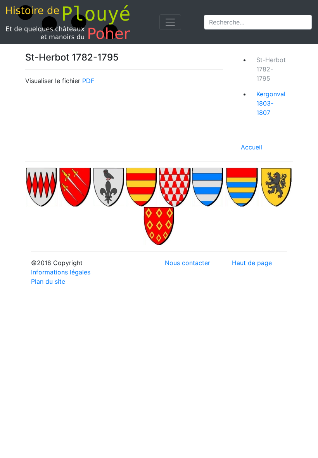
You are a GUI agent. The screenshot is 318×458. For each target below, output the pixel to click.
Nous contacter (187, 263)
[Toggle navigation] (170, 22)
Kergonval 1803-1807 (270, 103)
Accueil (251, 147)
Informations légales (60, 272)
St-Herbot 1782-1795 (271, 69)
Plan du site (48, 281)
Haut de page (252, 263)
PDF (88, 81)
